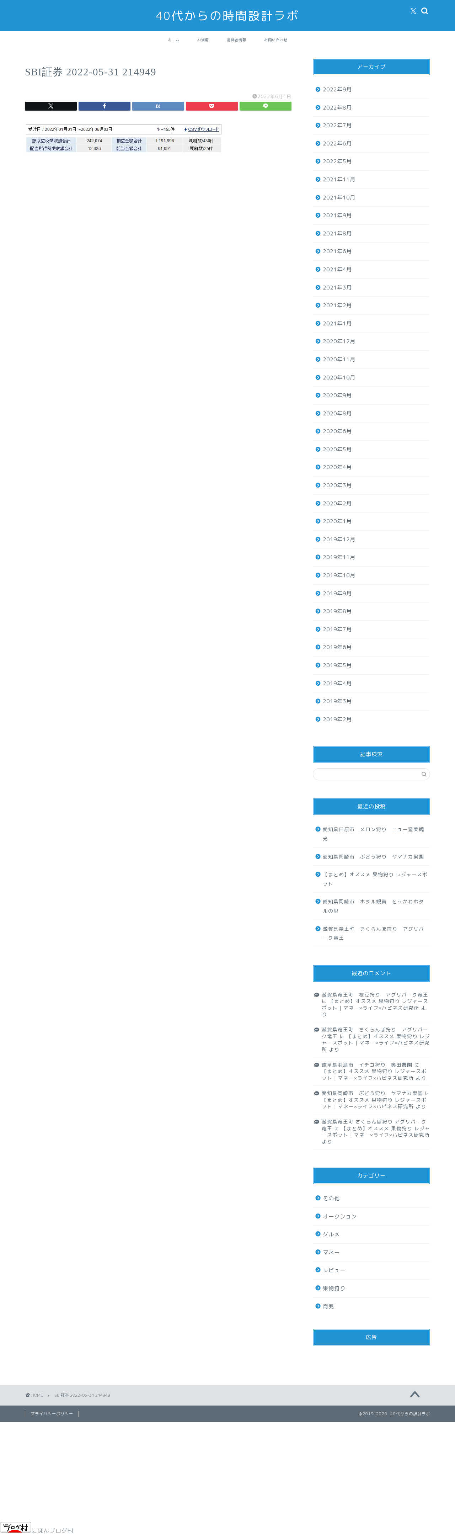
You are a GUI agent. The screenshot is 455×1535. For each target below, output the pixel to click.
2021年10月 (339, 197)
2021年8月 (337, 233)
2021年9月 (337, 215)
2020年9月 (337, 395)
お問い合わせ (276, 40)
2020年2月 (337, 503)
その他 (331, 1198)
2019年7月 (337, 629)
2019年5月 (337, 665)
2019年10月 (339, 575)
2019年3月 (337, 701)
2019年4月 (337, 683)
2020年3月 (337, 485)
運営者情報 (236, 40)
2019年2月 (337, 719)
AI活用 (203, 40)
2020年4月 (337, 467)
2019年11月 (339, 557)
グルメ (331, 1234)
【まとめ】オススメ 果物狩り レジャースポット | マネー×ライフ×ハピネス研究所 (375, 1004)
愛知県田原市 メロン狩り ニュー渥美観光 (373, 834)
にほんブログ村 (52, 1531)
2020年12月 (339, 341)
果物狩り (334, 1288)
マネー (331, 1252)
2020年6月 (337, 431)
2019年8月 (337, 611)
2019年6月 (337, 647)
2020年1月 (337, 521)
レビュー (334, 1270)
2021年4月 (337, 269)
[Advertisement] (158, 230)
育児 (328, 1306)
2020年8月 (337, 413)
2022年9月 (337, 89)
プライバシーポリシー (52, 1414)
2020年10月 (339, 377)
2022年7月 (337, 125)
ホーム (174, 40)
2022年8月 (337, 107)
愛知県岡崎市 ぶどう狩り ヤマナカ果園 (373, 856)
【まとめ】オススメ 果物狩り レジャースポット (375, 879)
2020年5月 (337, 449)
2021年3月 (337, 287)
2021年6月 (337, 251)
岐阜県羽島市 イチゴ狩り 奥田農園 (367, 1064)
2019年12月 (339, 539)
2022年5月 (337, 161)
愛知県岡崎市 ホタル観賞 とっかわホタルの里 (373, 906)
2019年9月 (337, 593)
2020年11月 (339, 359)
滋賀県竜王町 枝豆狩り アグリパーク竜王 (375, 994)
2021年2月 (337, 305)
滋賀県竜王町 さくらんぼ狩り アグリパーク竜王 (373, 933)
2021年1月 (337, 323)
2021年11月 (339, 179)
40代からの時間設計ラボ (227, 15)
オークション (340, 1216)
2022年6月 (337, 143)
